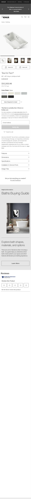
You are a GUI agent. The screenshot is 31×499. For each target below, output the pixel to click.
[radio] (4, 93)
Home (3, 22)
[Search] (22, 17)
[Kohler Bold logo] (5, 17)
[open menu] (28, 17)
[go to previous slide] (2, 9)
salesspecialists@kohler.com (21, 114)
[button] (2, 60)
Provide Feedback (15, 180)
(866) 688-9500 (18, 112)
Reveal (20, 1)
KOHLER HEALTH (11, 1)
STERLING (26, 1)
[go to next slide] (28, 9)
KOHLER (3, 1)
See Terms (16, 11)
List (8, 86)
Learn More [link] (15, 263)
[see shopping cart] (25, 17)
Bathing (8, 22)
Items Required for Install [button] (10, 102)
